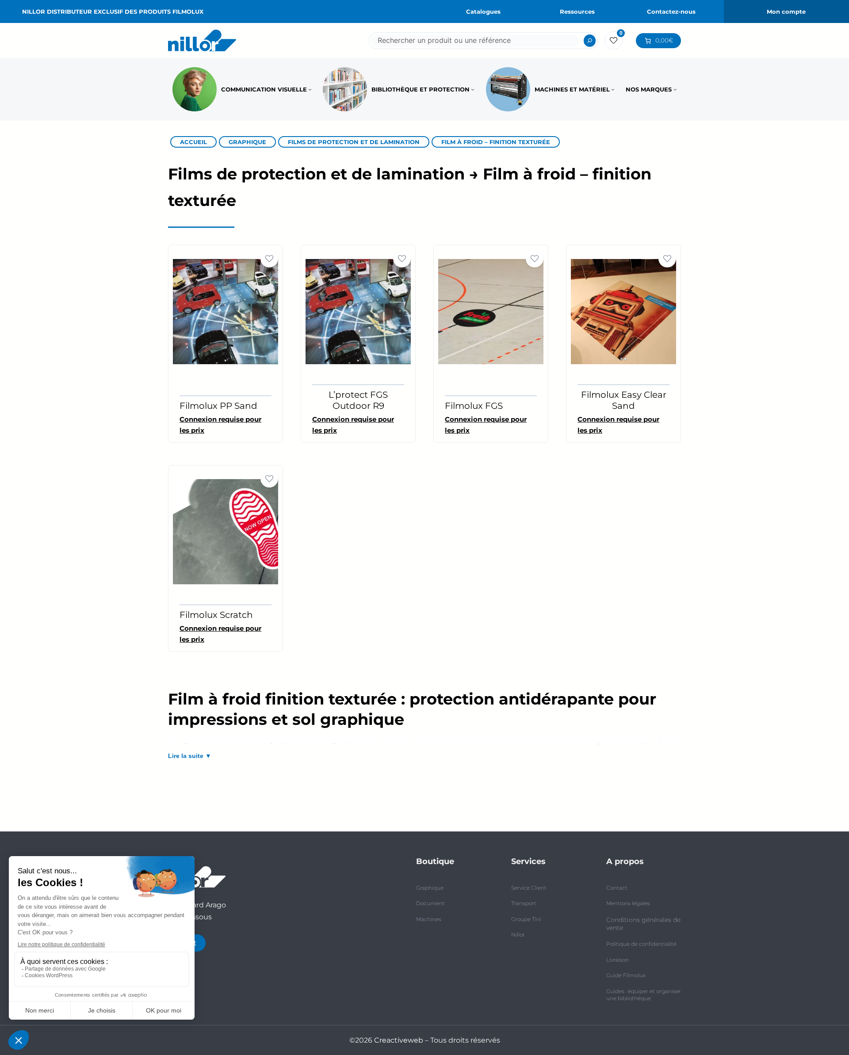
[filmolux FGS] (490, 310)
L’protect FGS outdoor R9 (358, 400)
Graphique (247, 141)
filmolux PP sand (218, 405)
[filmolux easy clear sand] (623, 310)
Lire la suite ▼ (189, 755)
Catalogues (483, 11)
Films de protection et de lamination (354, 141)
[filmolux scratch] (225, 531)
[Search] (590, 40)
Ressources (577, 11)
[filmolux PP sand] (225, 310)
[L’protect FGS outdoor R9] (358, 310)
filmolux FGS (474, 405)
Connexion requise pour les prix (353, 424)
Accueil (193, 141)
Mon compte (786, 11)
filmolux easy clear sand (623, 400)
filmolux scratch (216, 614)
